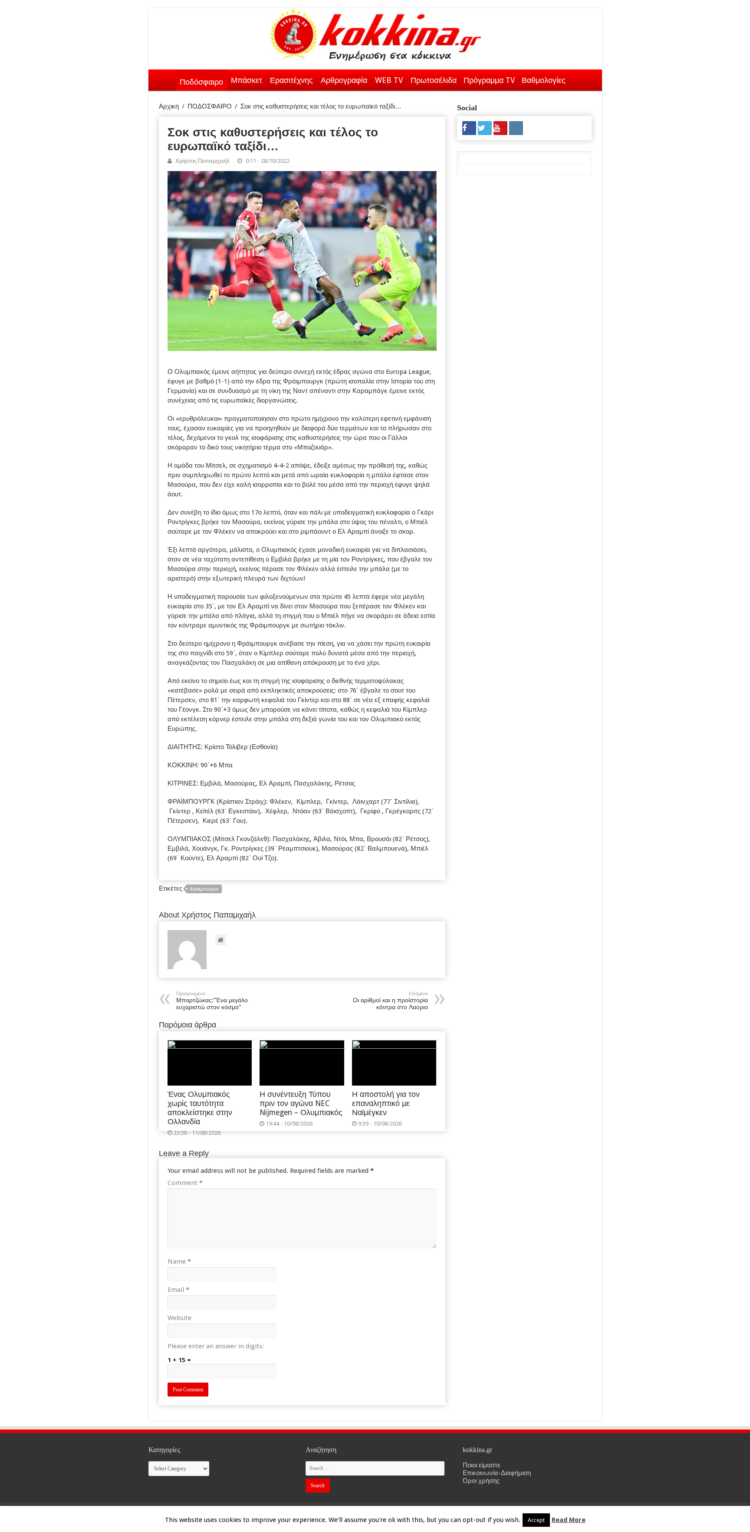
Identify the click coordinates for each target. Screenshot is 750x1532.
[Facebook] (469, 128)
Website (179, 1318)
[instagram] (516, 128)
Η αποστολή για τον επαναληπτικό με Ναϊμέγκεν (386, 1103)
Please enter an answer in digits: (216, 1346)
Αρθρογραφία (344, 80)
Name (179, 1261)
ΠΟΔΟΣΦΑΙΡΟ (210, 106)
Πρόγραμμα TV (489, 80)
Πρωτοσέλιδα (434, 80)
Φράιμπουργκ (204, 889)
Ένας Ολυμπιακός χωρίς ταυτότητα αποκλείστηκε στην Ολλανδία (200, 1108)
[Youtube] (500, 128)
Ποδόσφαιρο (201, 81)
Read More (569, 1520)
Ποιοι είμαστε (481, 1465)
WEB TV (389, 80)
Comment (185, 1183)
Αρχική (165, 78)
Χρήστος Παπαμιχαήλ (202, 161)
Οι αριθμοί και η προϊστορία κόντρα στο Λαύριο (390, 1000)
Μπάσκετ (246, 80)
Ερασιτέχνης (291, 80)
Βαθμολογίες (544, 80)
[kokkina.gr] (376, 33)
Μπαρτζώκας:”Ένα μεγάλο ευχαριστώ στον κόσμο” (212, 1000)
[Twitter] (485, 128)
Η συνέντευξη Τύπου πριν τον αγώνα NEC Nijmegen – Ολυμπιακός (301, 1103)
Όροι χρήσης (481, 1481)
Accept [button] (536, 1520)
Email (178, 1290)
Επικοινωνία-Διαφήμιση (497, 1473)
